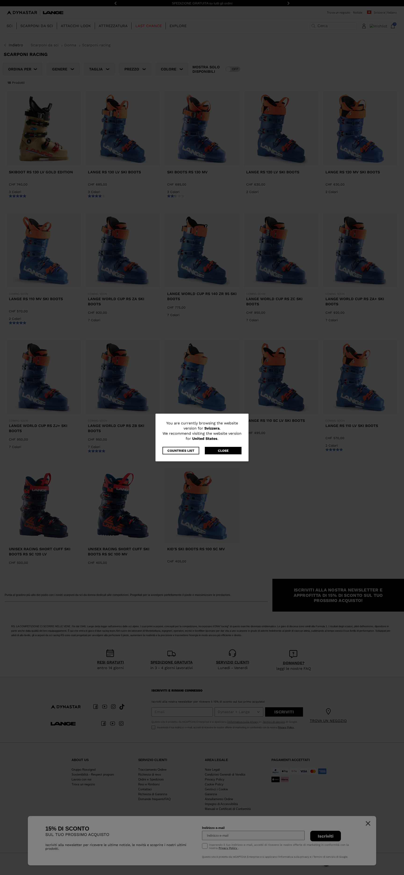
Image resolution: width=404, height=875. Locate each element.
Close (223, 450)
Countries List (180, 450)
